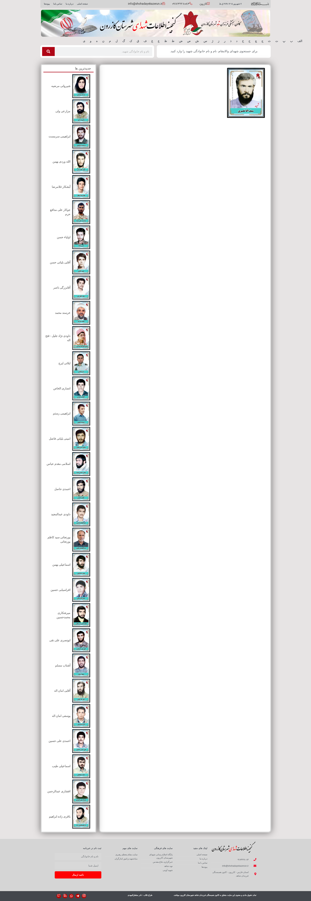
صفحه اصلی (82, 4)
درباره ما (69, 4)
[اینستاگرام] (84, 896)
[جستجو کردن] (48, 51)
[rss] (65, 896)
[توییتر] (59, 896)
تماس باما (57, 4)
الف (300, 41)
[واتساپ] (71, 896)
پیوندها (47, 4)
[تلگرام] (77, 896)
